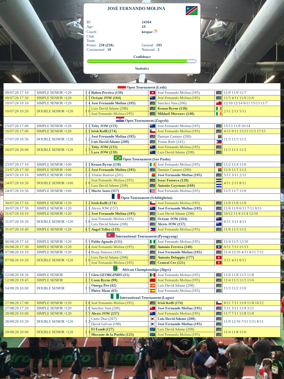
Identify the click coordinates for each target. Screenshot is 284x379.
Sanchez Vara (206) (172, 103)
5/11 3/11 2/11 (235, 175)
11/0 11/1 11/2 (235, 170)
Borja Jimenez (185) (106, 252)
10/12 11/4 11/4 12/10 (241, 213)
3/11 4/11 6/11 (235, 260)
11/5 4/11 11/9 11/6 (239, 98)
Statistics (142, 68)
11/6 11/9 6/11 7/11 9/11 (243, 208)
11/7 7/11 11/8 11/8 (239, 313)
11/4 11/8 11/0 (235, 332)
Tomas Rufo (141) (171, 142)
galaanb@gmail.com (148, 341)
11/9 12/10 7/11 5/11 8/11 (244, 321)
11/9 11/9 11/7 (235, 92)
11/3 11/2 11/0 (235, 288)
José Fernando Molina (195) (179, 92)
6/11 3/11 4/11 (235, 221)
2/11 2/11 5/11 (235, 111)
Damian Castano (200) (174, 136)
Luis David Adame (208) (109, 108)
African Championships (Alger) (146, 269)
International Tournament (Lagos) (147, 297)
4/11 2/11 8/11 (235, 183)
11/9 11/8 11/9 (235, 203)
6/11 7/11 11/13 (236, 247)
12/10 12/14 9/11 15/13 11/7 (246, 103)
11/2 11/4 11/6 (235, 164)
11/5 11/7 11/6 (235, 191)
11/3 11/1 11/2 (235, 150)
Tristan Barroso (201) (107, 175)
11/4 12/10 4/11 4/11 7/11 (244, 252)
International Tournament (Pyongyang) (147, 236)
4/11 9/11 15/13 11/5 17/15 (245, 131)
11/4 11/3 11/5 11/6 (239, 280)
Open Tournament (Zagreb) (146, 120)
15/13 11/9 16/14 (237, 126)
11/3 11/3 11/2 (235, 139)
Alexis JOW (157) (104, 208)
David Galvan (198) (106, 324)
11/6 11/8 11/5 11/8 (239, 275)
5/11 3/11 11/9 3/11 (239, 308)
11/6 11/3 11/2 (235, 229)
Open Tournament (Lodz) (146, 87)
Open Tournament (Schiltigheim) (146, 198)
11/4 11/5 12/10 (236, 241)
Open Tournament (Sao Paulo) (146, 159)
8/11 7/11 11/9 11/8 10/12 (244, 303)
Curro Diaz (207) (103, 319)
